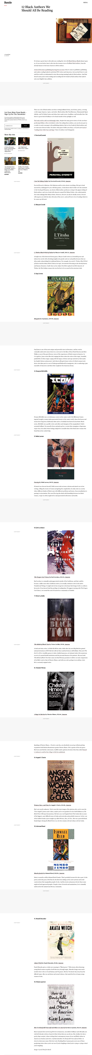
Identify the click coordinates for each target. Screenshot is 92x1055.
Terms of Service (26, 128)
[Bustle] (8, 2)
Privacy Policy (8, 129)
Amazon (72, 252)
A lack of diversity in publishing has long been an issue (49, 69)
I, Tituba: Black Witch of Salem (43, 252)
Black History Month (74, 61)
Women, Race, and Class (41, 805)
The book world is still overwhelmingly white (46, 120)
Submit (25, 125)
